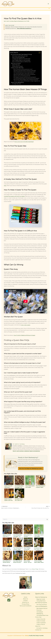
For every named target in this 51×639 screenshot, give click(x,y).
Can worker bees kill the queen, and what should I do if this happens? (26, 78)
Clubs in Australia (41, 622)
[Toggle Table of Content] (39, 53)
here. (5, 185)
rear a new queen (25, 325)
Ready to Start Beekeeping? (17, 82)
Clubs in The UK (41, 624)
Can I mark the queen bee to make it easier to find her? (24, 73)
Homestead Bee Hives (42, 615)
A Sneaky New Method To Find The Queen (21, 58)
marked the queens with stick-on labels (14, 196)
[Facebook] (8, 600)
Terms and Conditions (25, 605)
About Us (25, 598)
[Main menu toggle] (48, 3)
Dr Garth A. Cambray (42, 628)
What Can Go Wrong (16, 63)
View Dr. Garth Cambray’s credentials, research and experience (26, 451)
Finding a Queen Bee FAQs (17, 67)
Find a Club (38, 617)
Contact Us (38, 629)
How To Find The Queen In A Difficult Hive (21, 61)
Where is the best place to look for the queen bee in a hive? (24, 71)
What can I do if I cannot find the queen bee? (22, 75)
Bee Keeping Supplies (41, 602)
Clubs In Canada (41, 620)
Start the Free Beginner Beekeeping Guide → (30, 468)
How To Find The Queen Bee (18, 57)
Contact (25, 600)
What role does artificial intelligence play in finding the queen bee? (26, 79)
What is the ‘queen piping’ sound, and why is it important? (24, 74)
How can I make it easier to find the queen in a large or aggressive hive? (27, 80)
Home (25, 597)
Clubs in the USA (41, 619)
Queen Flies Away (16, 64)
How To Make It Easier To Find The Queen (21, 60)
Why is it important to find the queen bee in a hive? (22, 69)
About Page (35, 569)
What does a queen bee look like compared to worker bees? (25, 70)
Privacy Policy (25, 604)
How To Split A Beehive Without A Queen (24, 335)
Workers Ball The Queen (17, 66)
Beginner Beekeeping (18, 21)
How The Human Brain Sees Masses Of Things (21, 54)
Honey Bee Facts (41, 600)
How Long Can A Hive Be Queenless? (24, 141)
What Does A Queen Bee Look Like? (20, 55)
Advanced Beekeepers (41, 606)
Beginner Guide (41, 599)
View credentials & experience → (24, 28)
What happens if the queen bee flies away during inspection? (24, 77)
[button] (49, 8)
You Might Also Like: (16, 83)
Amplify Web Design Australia (36, 635)
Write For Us (25, 602)
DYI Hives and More (42, 604)
